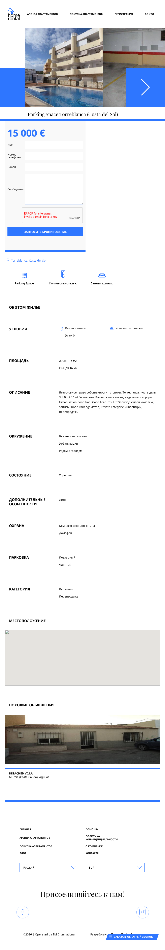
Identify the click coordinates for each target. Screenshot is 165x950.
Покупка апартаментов (86, 14)
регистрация (124, 14)
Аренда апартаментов (42, 14)
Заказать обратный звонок (133, 936)
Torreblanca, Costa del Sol (28, 260)
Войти (149, 14)
